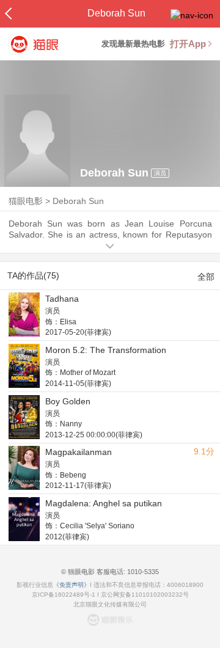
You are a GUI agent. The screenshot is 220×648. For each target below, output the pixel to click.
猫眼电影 (26, 201)
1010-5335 (142, 571)
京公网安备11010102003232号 (145, 594)
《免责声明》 (71, 584)
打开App (188, 43)
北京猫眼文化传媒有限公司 (110, 604)
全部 (206, 277)
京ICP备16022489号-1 (63, 594)
